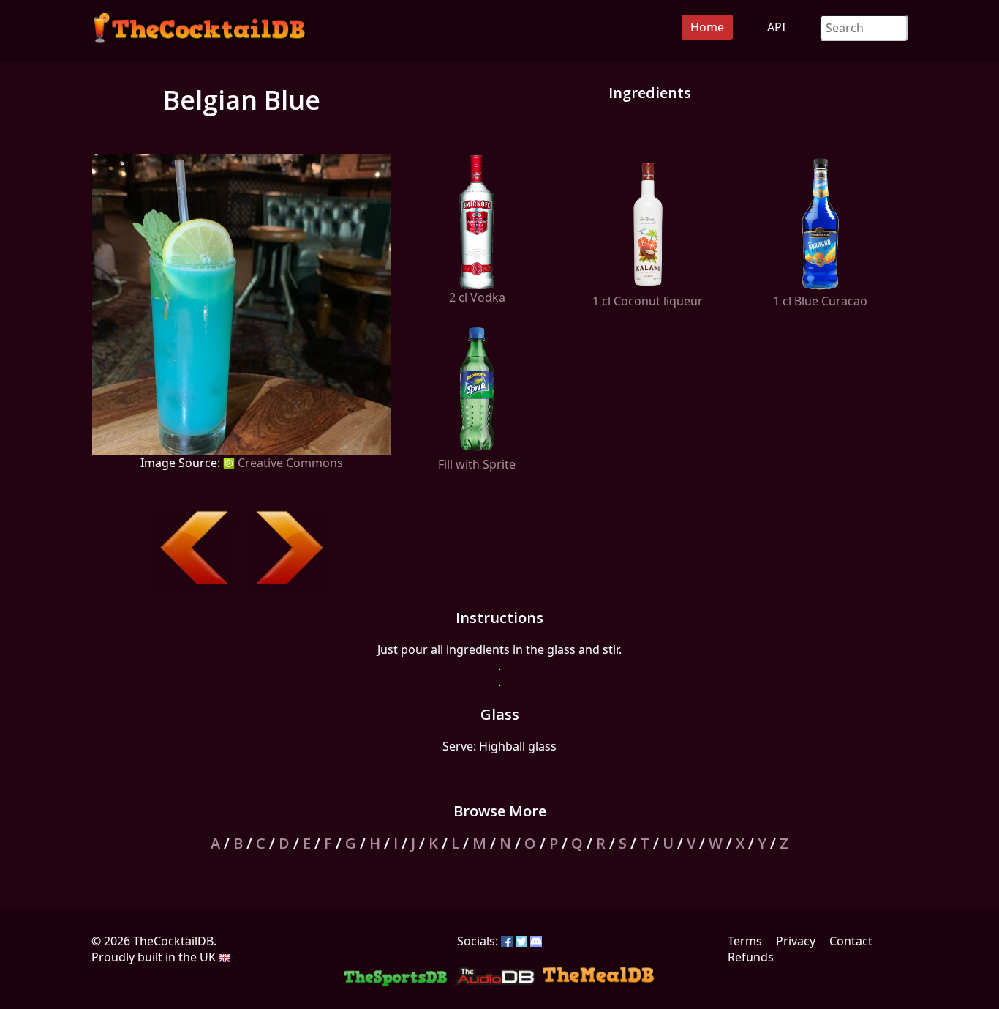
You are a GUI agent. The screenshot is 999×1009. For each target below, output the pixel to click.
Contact (850, 941)
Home (707, 27)
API (776, 27)
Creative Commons (289, 463)
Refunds (751, 957)
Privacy (795, 941)
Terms (745, 941)
